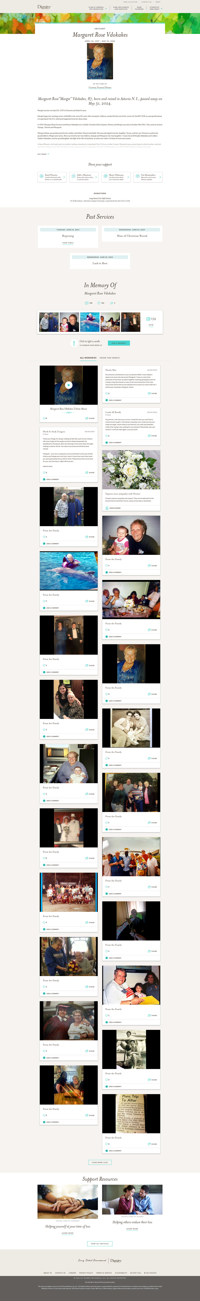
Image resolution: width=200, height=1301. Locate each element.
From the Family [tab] (110, 358)
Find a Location (130, 2)
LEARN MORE (68, 1233)
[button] (98, 8)
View (151, 325)
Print (158, 2)
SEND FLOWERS (115, 508)
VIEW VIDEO (68, 243)
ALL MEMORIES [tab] (88, 358)
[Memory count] (86, 303)
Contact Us (147, 2)
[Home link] (44, 7)
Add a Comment (115, 400)
